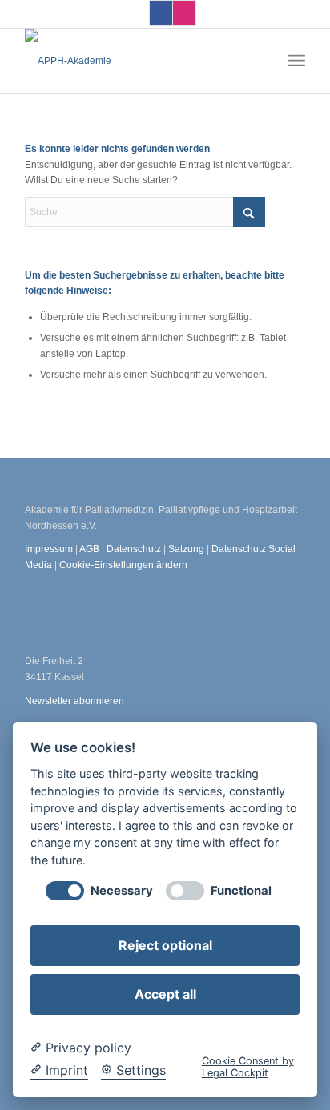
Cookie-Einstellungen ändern (123, 565)
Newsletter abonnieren (74, 701)
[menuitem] (296, 61)
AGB (90, 549)
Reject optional (165, 945)
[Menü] (296, 61)
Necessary (122, 891)
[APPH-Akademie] (137, 61)
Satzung (186, 549)
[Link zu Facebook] (161, 13)
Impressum (49, 549)
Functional (241, 891)
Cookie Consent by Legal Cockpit (248, 1067)
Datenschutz (134, 549)
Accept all (165, 994)
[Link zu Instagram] (184, 13)
